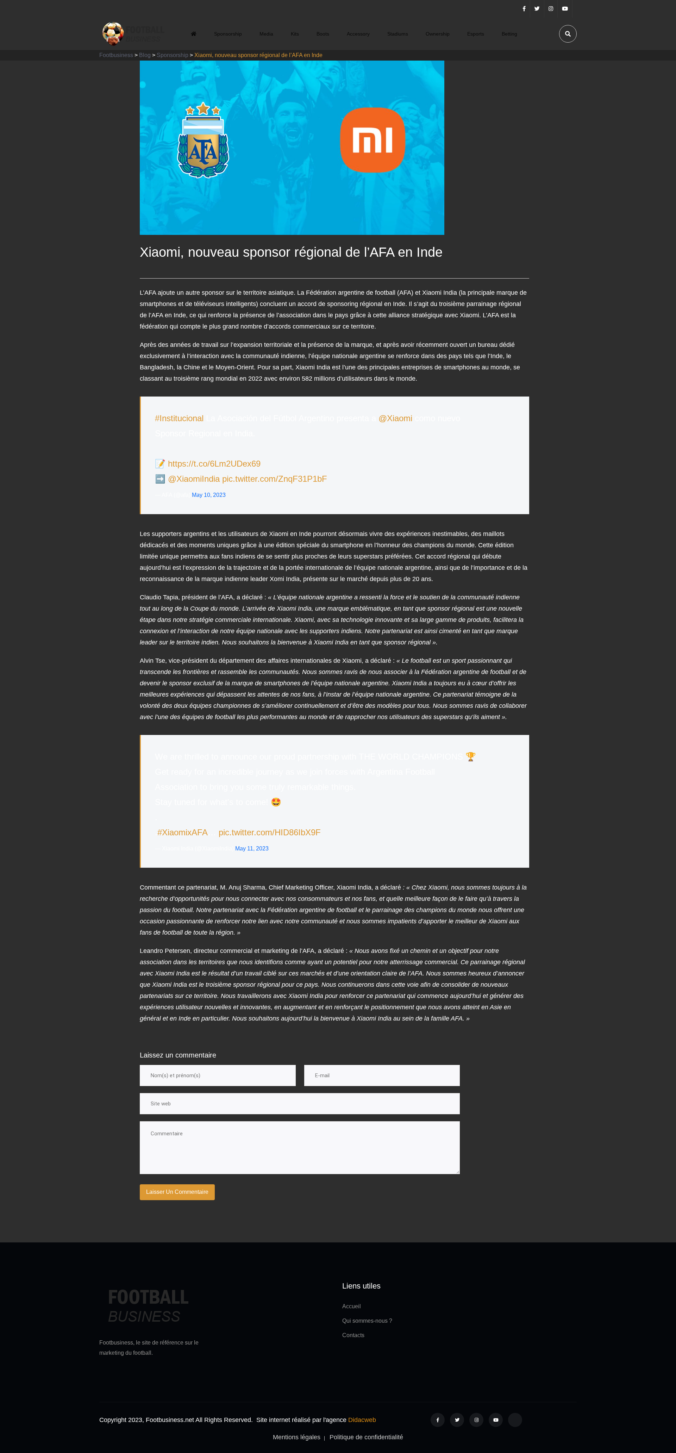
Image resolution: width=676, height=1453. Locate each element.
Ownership (438, 34)
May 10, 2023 (209, 495)
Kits (295, 34)
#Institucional (179, 418)
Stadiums (397, 34)
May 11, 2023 (252, 849)
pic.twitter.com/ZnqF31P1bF (274, 479)
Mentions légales (296, 1437)
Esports (475, 34)
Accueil (351, 1306)
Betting (509, 34)
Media (266, 34)
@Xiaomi (395, 418)
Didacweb (362, 1419)
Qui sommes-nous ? (367, 1321)
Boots (323, 34)
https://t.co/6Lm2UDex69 (214, 463)
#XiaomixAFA (182, 832)
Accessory (358, 34)
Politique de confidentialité (366, 1437)
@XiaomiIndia (194, 479)
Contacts (353, 1335)
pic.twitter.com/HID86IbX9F (270, 832)
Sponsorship (228, 34)
